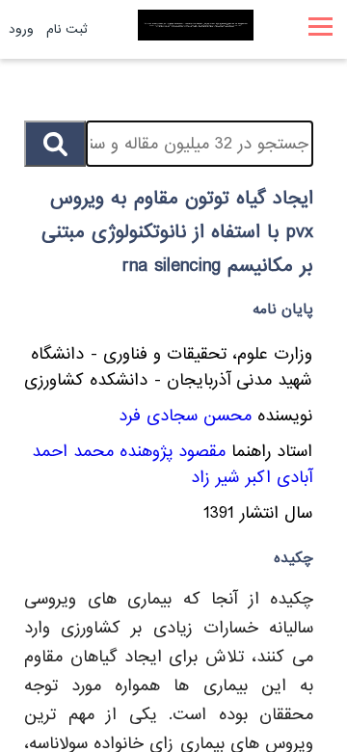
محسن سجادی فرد (185, 416)
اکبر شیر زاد (231, 478)
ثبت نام (67, 29)
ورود (21, 29)
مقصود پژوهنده (173, 452)
